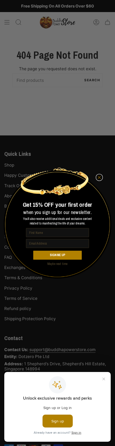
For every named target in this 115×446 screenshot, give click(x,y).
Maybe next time (57, 263)
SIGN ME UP (57, 255)
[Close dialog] (99, 177)
